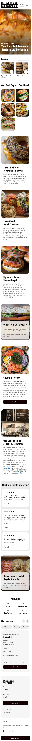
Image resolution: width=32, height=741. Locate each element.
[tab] (6, 627)
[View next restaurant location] (27, 621)
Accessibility (6, 712)
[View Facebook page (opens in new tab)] (4, 721)
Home (5, 687)
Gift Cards (6, 694)
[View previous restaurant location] (23, 621)
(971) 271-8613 (7, 652)
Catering (5, 689)
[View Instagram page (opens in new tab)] (6, 721)
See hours (24, 662)
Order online (15, 667)
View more (7, 523)
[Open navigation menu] (27, 4)
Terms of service (7, 710)
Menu (22, 5)
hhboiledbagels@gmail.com (11, 655)
